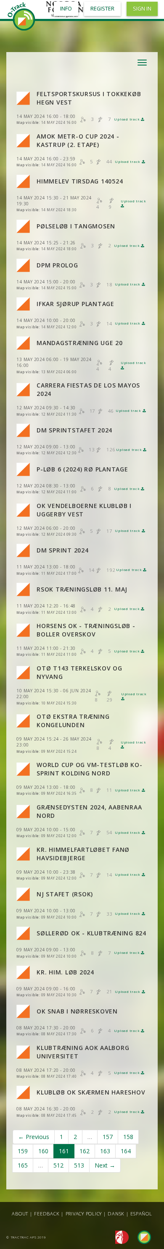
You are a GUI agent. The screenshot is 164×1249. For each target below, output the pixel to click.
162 (84, 1151)
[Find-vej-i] (141, 1237)
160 (43, 1151)
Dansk (116, 1213)
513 (79, 1165)
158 (128, 1137)
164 (126, 1151)
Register (102, 8)
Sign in (142, 8)
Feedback (46, 1213)
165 (23, 1165)
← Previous (33, 1137)
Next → (105, 1165)
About (20, 1213)
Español (141, 1213)
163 (105, 1151)
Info (66, 8)
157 (108, 1137)
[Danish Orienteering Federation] (119, 1237)
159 (23, 1151)
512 (58, 1165)
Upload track (127, 119)
